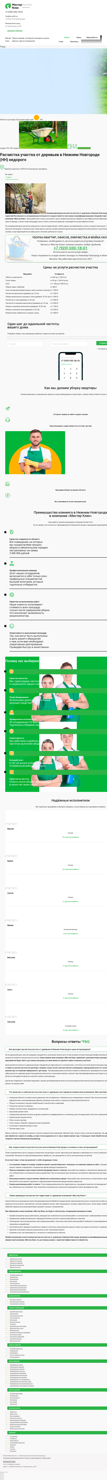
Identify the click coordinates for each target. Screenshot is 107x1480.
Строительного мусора (17, 1304)
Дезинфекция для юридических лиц (21, 1383)
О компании (13, 1436)
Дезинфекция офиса (16, 1365)
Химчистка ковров (16, 1261)
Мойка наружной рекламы (18, 1424)
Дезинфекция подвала (17, 1369)
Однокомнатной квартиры (18, 1285)
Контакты (74, 42)
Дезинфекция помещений (18, 1373)
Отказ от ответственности (33, 1458)
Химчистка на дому (16, 1259)
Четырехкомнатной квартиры (19, 1292)
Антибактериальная (16, 1275)
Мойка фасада (14, 1330)
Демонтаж (13, 1412)
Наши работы (92, 37)
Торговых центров (16, 1339)
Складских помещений (17, 1336)
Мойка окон (13, 1414)
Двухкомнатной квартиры (18, 1287)
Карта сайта (47, 1458)
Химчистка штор (15, 1267)
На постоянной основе (17, 1355)
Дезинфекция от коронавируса (20, 1379)
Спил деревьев (15, 1416)
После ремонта (15, 1283)
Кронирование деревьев (18, 1420)
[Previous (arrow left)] (1, 1476)
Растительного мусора (17, 1301)
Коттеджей (13, 1402)
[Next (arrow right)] (3, 1476)
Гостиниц (13, 1324)
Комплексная (14, 1279)
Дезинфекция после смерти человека (22, 1386)
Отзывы (12, 1449)
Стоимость (13, 1438)
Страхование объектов (17, 1442)
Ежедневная (14, 1353)
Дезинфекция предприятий (18, 1375)
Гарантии (13, 1445)
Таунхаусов (13, 1404)
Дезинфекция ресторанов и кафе (20, 1381)
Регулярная (13, 1281)
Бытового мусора (15, 1299)
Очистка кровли (15, 1426)
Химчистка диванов (16, 1263)
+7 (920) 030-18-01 (14, 12)
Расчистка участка (16, 1418)
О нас (61, 42)
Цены (78, 37)
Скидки (12, 1447)
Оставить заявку (84, 148)
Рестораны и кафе (16, 1334)
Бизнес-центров (15, 1322)
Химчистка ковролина (17, 1265)
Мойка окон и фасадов (17, 1428)
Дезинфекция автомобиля (18, 1377)
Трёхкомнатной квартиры (18, 1289)
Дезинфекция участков (17, 1371)
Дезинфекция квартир (17, 1367)
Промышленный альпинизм (19, 1422)
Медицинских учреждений (18, 1326)
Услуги (66, 37)
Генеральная (14, 1277)
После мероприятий (16, 1316)
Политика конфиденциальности (13, 1458)
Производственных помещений (20, 1332)
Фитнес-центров (15, 1341)
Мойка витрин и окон (16, 1328)
